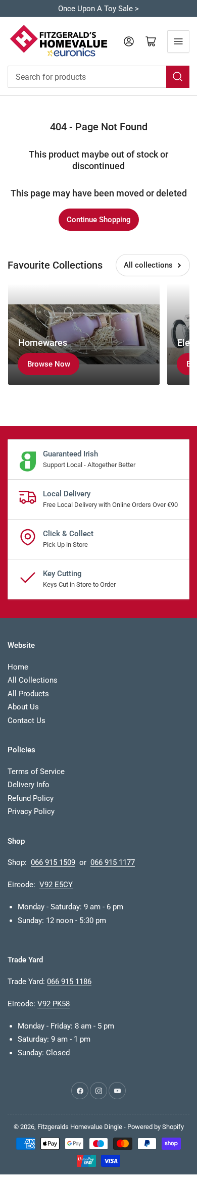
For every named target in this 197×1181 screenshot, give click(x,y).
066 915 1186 (69, 981)
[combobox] (98, 77)
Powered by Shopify (155, 1127)
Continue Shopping (99, 219)
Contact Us (26, 720)
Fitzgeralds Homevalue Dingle (79, 1127)
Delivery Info (29, 784)
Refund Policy (31, 798)
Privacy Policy (31, 811)
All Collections (33, 680)
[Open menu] (178, 41)
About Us (23, 706)
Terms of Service (36, 771)
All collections (148, 265)
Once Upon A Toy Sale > (98, 8)
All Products (28, 693)
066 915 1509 (53, 862)
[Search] (178, 76)
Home (18, 667)
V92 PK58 (53, 1003)
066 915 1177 (112, 862)
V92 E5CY (56, 884)
